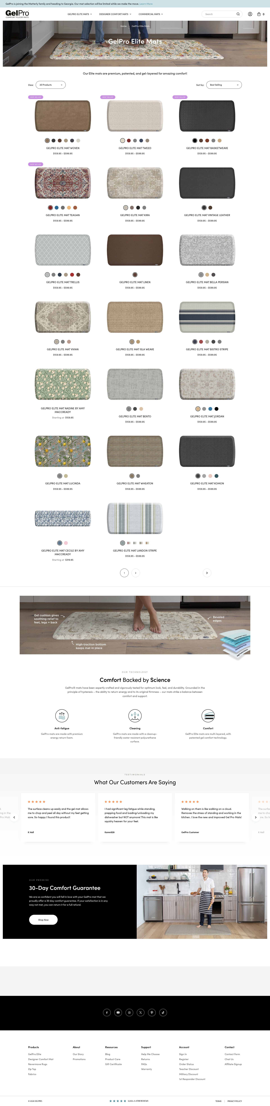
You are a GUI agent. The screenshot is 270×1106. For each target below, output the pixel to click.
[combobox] (51, 85)
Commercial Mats (149, 14)
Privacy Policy (235, 1101)
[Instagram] (129, 1012)
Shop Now (43, 919)
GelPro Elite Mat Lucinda (62, 483)
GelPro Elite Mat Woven (62, 148)
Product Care (112, 1059)
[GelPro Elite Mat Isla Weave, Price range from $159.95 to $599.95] (135, 317)
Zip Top (32, 1069)
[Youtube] (118, 1012)
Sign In (183, 1054)
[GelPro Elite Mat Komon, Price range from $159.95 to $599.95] (207, 451)
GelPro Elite (34, 1054)
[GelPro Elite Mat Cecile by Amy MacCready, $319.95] (63, 518)
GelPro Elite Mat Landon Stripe (135, 550)
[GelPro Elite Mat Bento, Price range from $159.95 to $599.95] (135, 384)
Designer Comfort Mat (40, 1059)
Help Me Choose (150, 1054)
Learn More (146, 3)
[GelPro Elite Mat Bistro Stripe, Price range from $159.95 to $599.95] (207, 317)
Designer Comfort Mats (113, 14)
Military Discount (188, 1074)
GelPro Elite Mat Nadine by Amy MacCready (63, 410)
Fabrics (32, 1074)
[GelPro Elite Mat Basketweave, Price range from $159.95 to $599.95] (207, 116)
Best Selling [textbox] (216, 84)
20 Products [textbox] (46, 84)
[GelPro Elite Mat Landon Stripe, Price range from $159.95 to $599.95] (135, 518)
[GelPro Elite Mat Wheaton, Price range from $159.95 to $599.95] (135, 451)
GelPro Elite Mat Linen (134, 282)
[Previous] (14, 817)
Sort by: (200, 84)
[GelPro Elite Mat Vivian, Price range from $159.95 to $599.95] (63, 317)
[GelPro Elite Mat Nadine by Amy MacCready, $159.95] (63, 384)
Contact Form (232, 1054)
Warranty (146, 1069)
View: (30, 84)
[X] (140, 1012)
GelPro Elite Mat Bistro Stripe (207, 349)
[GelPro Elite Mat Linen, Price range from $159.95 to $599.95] (135, 250)
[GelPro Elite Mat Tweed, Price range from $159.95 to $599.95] (135, 116)
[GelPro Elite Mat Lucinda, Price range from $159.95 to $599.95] (63, 451)
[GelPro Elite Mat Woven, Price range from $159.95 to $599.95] (63, 116)
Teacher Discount (189, 1069)
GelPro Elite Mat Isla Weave (135, 349)
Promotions (79, 1059)
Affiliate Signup (233, 1064)
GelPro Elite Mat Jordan (207, 416)
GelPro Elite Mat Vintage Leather (207, 215)
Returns (145, 1059)
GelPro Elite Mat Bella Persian (207, 282)
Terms (218, 1101)
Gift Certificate (113, 1064)
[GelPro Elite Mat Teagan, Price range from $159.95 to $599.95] (63, 183)
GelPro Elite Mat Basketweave (207, 148)
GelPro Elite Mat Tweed (135, 148)
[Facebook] (107, 1012)
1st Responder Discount (192, 1079)
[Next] (207, 573)
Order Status (186, 1064)
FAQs (144, 1064)
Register (184, 1059)
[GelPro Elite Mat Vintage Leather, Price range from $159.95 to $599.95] (207, 183)
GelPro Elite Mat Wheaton (135, 483)
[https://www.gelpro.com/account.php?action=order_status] (250, 14)
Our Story (78, 1054)
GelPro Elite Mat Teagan (63, 215)
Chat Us (229, 1059)
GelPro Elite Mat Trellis (62, 282)
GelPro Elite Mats (78, 14)
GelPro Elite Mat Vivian (63, 349)
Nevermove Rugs (37, 1064)
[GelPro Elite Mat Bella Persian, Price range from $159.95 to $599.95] (207, 250)
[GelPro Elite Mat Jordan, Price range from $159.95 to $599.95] (207, 384)
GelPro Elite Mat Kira (135, 215)
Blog (107, 1054)
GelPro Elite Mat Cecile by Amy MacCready (62, 552)
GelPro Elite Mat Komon (207, 483)
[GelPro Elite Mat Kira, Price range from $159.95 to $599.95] (135, 183)
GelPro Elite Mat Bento (135, 416)
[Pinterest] (152, 1012)
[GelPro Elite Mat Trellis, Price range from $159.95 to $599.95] (63, 250)
